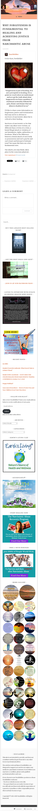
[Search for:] (19, 222)
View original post (10, 155)
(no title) (5, 364)
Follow (7, 411)
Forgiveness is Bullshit (10, 181)
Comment (27, 211)
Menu (20, 16)
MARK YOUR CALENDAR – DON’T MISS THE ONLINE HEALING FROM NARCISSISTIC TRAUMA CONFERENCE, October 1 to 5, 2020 (18, 377)
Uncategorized (11, 174)
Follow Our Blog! (19, 396)
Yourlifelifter (14, 54)
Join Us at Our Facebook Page (19, 283)
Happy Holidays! (8, 383)
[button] (11, 593)
